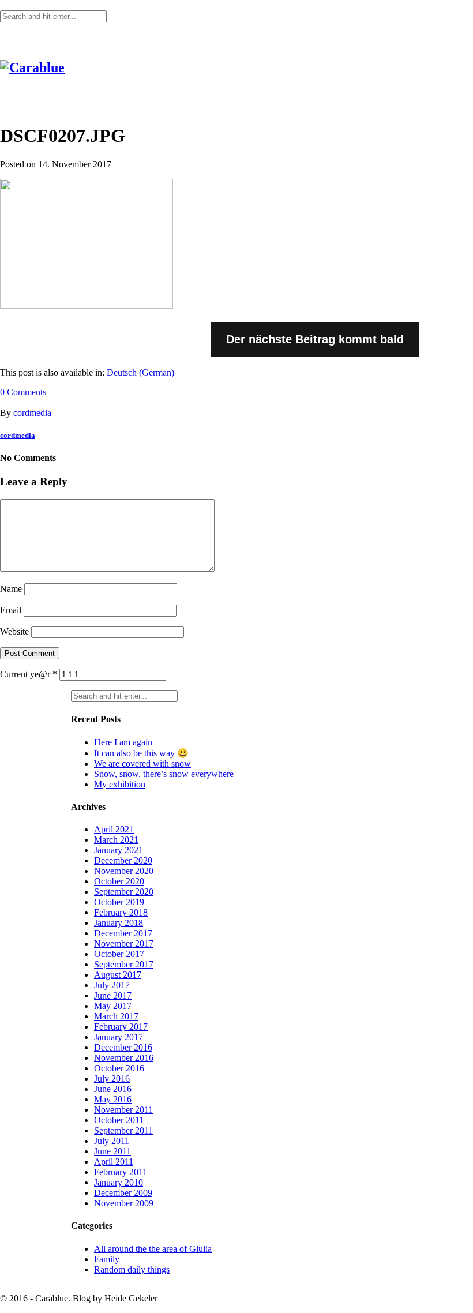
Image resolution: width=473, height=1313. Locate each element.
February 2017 (121, 1026)
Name (11, 589)
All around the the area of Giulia (153, 1249)
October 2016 (119, 1068)
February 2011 (120, 1172)
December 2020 (123, 860)
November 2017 (123, 943)
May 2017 (113, 1006)
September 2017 (123, 964)
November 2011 (123, 1110)
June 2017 (113, 995)
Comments (23, 392)
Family (106, 1259)
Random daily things (132, 1269)
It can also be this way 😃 (141, 753)
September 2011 (123, 1130)
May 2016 (113, 1099)
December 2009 (123, 1193)
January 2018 (118, 923)
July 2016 (112, 1078)
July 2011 (111, 1141)
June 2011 (112, 1151)
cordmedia (32, 413)
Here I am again (123, 742)
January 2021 (118, 850)
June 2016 (113, 1089)
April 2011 (113, 1161)
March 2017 (116, 1016)
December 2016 (123, 1047)
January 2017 (118, 1037)
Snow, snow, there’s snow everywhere (164, 774)
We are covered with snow (142, 763)
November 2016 (123, 1058)
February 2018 (121, 912)
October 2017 (119, 954)
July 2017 (112, 985)
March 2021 (116, 840)
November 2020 (123, 871)
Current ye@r (28, 674)
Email (10, 610)
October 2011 (119, 1120)
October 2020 (119, 881)
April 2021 (114, 829)
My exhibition (119, 784)
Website (14, 631)
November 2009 (123, 1203)
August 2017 (117, 975)
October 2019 (119, 902)
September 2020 (123, 891)
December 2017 (123, 933)
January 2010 (118, 1182)
